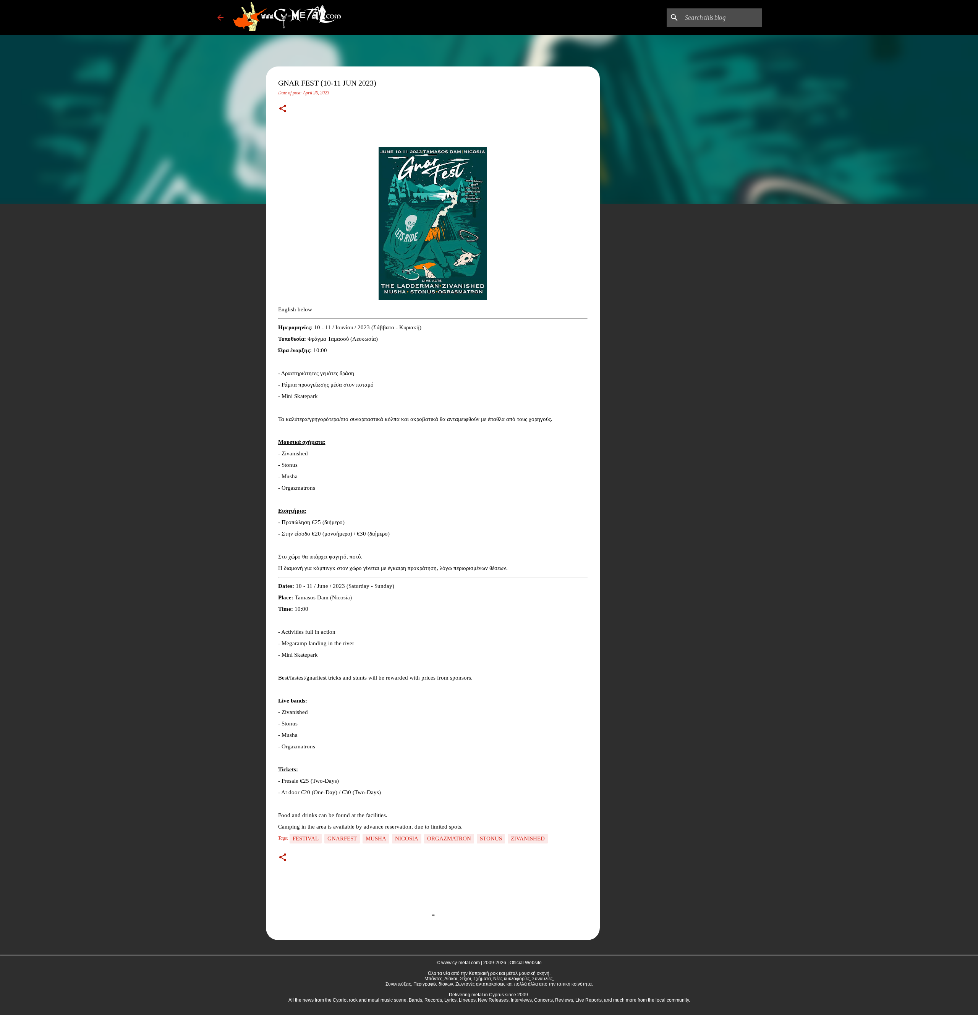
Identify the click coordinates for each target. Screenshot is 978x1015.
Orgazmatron (449, 838)
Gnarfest (342, 838)
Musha (376, 838)
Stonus (491, 838)
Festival (306, 838)
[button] (282, 109)
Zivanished (528, 838)
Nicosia (406, 838)
